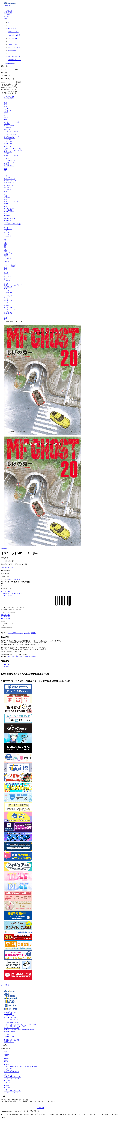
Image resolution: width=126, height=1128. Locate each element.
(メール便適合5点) (14, 579)
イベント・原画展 (9, 266)
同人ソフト (7, 278)
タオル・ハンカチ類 (10, 134)
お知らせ (7, 16)
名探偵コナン (8, 1070)
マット (6, 299)
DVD (5, 169)
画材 (5, 288)
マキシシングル (9, 182)
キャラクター (8, 229)
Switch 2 (6, 261)
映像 (5, 103)
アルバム (7, 173)
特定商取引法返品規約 (11, 1017)
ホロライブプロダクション (12, 1077)
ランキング (7, 311)
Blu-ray (6, 170)
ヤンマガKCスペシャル (15, 633)
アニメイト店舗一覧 (14, 56)
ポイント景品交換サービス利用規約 (15, 1026)
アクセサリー (8, 141)
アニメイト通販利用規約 (11, 1022)
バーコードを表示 (6, 595)
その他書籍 (7, 198)
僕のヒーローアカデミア (11, 1072)
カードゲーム (8, 295)
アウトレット (8, 292)
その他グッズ (8, 153)
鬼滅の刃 (7, 1082)
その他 (6, 117)
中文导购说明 (8, 11)
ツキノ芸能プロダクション (12, 1091)
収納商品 (7, 129)
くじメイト (7, 1089)
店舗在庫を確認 (5, 615)
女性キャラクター (9, 220)
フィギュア (7, 108)
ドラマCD (7, 177)
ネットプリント (9, 166)
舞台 (5, 268)
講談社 (33, 633)
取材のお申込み (9, 1042)
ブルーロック (8, 1075)
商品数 (6, 86)
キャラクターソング (10, 180)
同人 (5, 115)
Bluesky (6, 1060)
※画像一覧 (4, 548)
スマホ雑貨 (7, 127)
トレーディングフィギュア (12, 224)
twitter (6, 1051)
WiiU (5, 250)
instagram (6, 1054)
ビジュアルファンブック (11, 201)
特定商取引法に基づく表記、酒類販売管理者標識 (19, 1029)
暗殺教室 (7, 1085)
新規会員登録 (8, 13)
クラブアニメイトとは (14, 60)
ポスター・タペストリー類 (12, 148)
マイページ (7, 14)
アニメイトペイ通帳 (14, 35)
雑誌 (5, 199)
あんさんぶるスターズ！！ (12, 1078)
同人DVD (7, 280)
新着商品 (7, 306)
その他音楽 (7, 187)
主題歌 (6, 175)
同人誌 (6, 273)
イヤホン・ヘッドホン (11, 155)
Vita (5, 239)
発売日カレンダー (13, 32)
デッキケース (8, 301)
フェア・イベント (9, 309)
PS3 (5, 247)
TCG (5, 119)
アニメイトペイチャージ (15, 38)
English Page (7, 5)
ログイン (10, 22)
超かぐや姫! (7, 1080)
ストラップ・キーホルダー (12, 122)
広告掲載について (9, 1036)
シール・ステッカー (10, 1068)
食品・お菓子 (8, 152)
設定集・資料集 (9, 208)
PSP (5, 245)
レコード (7, 191)
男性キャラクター (9, 218)
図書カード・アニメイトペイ (13, 285)
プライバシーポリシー (11, 1015)
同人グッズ (7, 276)
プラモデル (7, 110)
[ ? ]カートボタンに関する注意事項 (11, 593)
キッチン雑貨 (8, 143)
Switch (6, 251)
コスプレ (7, 290)
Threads (6, 1058)
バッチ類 (7, 124)
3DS (5, 244)
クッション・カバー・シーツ (13, 136)
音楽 (5, 104)
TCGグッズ (7, 146)
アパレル (7, 158)
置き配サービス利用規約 (11, 1028)
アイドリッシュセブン (11, 1092)
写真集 (6, 203)
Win (5, 240)
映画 (5, 269)
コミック (7, 194)
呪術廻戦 (7, 1064)
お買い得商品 (8, 313)
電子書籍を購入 (5, 616)
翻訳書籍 (7, 215)
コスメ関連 (7, 139)
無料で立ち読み (5, 618)
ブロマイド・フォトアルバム (13, 150)
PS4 (5, 242)
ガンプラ (7, 227)
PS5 (5, 256)
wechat (6, 1055)
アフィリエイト (9, 1038)
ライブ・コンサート (10, 264)
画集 (5, 206)
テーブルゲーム (9, 162)
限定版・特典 (8, 307)
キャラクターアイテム (11, 131)
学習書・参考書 (9, 212)
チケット (7, 113)
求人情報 (7, 1034)
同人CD (6, 274)
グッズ (6, 101)
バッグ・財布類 (9, 125)
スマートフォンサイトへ (11, 1019)
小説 (5, 196)
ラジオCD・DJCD (9, 185)
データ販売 (7, 189)
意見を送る (40, 1108)
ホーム (6, 316)
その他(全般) (8, 236)
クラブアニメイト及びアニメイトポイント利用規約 (20, 1024)
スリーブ (7, 297)
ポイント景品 (12, 28)
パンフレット (8, 287)
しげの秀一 (27, 633)
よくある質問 (8, 1014)
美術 (5, 213)
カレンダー (7, 283)
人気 (2, 86)
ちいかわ (7, 1087)
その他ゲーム (8, 253)
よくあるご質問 (12, 44)
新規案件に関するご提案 (11, 1040)
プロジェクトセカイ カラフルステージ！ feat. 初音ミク (21, 1066)
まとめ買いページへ (7, 567)
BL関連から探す (9, 96)
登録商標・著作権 (9, 1031)
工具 (5, 230)
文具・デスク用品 (9, 138)
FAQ (5, 18)
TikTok (6, 1061)
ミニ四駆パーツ (9, 234)
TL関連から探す (9, 98)
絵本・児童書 (8, 210)
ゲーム (6, 112)
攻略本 (6, 255)
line (5, 1052)
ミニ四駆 (7, 232)
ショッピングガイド (14, 47)
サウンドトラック (9, 179)
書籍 (5, 106)
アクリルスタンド (9, 160)
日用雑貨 (7, 164)
